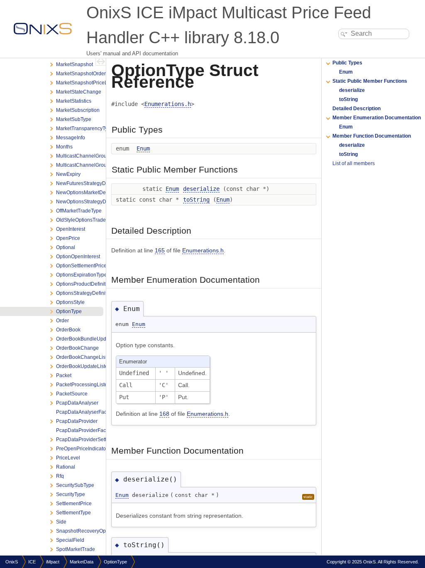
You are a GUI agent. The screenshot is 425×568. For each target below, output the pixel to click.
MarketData (81, 561)
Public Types (347, 63)
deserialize (201, 188)
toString (196, 199)
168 (164, 413)
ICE (32, 561)
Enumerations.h (167, 104)
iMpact (52, 561)
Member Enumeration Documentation (376, 118)
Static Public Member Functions (369, 81)
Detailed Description (356, 108)
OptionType (115, 561)
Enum (143, 148)
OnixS (11, 561)
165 (160, 250)
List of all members (353, 163)
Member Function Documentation (371, 136)
